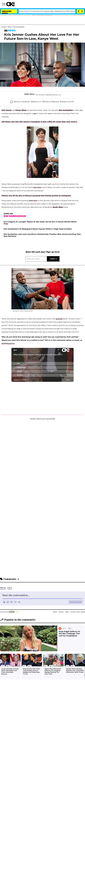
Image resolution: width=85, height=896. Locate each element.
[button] (4, 4)
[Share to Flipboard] (50, 102)
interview (37, 187)
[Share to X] (36, 102)
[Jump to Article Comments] (11, 102)
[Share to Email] (67, 102)
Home (4, 27)
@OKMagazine (8, 343)
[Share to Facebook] (22, 102)
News (10, 27)
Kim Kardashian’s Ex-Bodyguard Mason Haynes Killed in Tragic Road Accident (38, 229)
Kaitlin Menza (29, 94)
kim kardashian (18, 27)
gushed (59, 319)
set (34, 113)
